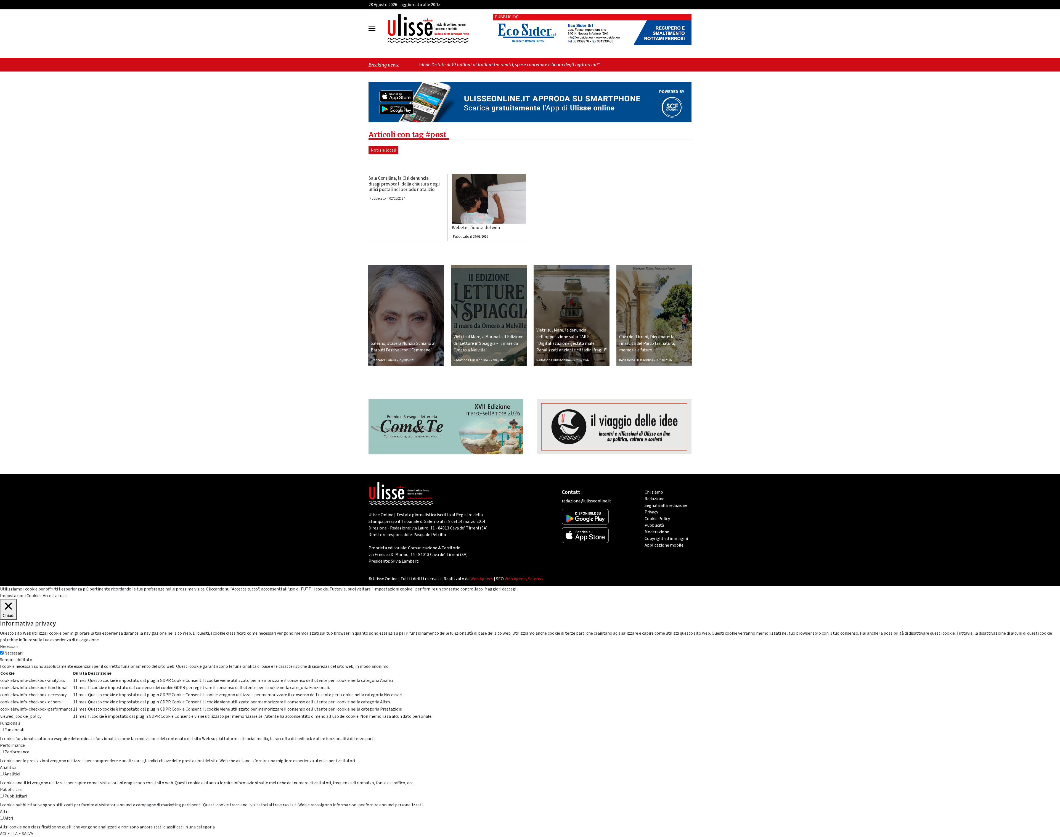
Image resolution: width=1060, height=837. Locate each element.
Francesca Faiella (383, 360)
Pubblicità (654, 525)
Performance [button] (12, 745)
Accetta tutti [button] (55, 596)
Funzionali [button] (10, 723)
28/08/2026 (406, 360)
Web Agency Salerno (524, 579)
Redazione (654, 499)
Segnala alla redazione (666, 505)
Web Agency (481, 579)
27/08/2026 (498, 360)
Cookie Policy (657, 519)
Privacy (651, 512)
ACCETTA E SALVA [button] (16, 834)
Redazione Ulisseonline (471, 360)
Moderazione (657, 532)
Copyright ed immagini (666, 539)
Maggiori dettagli (501, 589)
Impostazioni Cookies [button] (20, 596)
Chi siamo (654, 492)
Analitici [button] (8, 767)
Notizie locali (383, 150)
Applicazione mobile (664, 545)
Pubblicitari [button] (11, 789)
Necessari (13, 653)
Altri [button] (4, 812)
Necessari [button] (9, 646)
